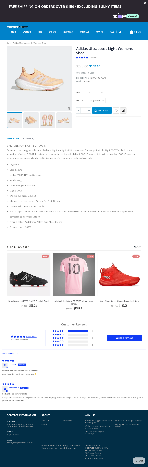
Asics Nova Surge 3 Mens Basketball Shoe (119, 301)
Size (78, 92)
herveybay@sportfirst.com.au (20, 442)
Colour (80, 100)
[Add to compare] (123, 110)
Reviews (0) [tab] (28, 138)
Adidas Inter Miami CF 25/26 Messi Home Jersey (74, 302)
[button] (82, 57)
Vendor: (79, 81)
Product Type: (82, 77)
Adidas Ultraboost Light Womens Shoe (104, 50)
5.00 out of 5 (31, 336)
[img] (8, 360)
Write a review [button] (124, 338)
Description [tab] (13, 138)
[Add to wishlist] (116, 110)
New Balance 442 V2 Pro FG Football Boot (28, 301)
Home (8, 43)
